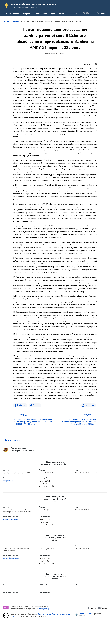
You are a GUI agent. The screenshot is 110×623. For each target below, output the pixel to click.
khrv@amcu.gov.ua (45, 609)
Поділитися (21, 405)
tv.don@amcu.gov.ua (10, 519)
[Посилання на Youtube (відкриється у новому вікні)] (87, 13)
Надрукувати (89, 405)
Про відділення (12, 14)
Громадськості (57, 14)
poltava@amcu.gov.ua (11, 558)
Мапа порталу (11, 440)
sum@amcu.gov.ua (9, 481)
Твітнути (36, 405)
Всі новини (15, 21)
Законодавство (40, 14)
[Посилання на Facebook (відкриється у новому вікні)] (83, 13)
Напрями (26, 14)
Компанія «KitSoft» (85, 614)
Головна (7, 21)
